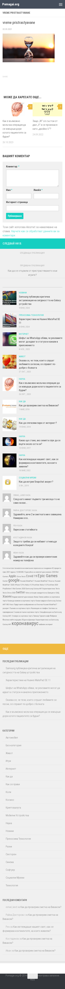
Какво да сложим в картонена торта (21, 601)
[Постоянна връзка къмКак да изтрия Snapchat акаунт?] (9, 483)
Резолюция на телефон (39, 608)
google (14, 580)
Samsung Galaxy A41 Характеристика (40, 589)
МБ (7, 604)
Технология (12, 885)
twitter (20, 592)
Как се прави (13, 784)
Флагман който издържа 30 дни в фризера (19, 620)
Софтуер (10, 869)
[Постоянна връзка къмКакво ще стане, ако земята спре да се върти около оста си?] (9, 441)
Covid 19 (31, 576)
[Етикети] (54, 286)
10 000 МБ (20, 572)
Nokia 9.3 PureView (32, 585)
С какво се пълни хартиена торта (26, 612)
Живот (22, 356)
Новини (23, 293)
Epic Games (48, 575)
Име (9, 190)
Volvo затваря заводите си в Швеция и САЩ (42, 593)
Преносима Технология (31, 315)
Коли (8, 792)
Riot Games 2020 (19, 589)
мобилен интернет (46, 624)
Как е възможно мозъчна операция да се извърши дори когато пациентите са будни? (14, 128)
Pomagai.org (10, 4)
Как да (22, 401)
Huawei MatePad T (27, 581)
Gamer (5, 581)
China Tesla (20, 576)
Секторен (11, 854)
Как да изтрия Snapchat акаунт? (36, 481)
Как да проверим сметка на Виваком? (39, 405)
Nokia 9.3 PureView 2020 (49, 585)
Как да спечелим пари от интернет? (38, 422)
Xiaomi (7, 596)
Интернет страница (17, 202)
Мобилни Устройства (17, 815)
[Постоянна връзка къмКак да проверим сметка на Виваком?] (9, 407)
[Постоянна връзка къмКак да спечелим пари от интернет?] (9, 424)
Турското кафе (44, 616)
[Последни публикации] (10, 286)
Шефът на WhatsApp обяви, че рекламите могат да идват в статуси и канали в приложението (40, 341)
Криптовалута (13, 807)
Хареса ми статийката (25, 529)
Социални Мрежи (27, 478)
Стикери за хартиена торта (22, 616)
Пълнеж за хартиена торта (20, 608)
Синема (10, 862)
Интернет (24, 334)
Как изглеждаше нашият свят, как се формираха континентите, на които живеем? (38, 463)
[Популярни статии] (25, 286)
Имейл (38, 190)
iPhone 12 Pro (20, 585)
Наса (11, 604)
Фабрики (53, 616)
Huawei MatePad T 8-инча (44, 581)
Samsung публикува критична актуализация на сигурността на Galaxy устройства (40, 300)
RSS (32, 979)
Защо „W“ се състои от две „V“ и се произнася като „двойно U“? (45, 124)
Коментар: (12, 166)
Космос (10, 799)
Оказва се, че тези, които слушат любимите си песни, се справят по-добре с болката (37, 364)
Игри (8, 760)
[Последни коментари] (40, 286)
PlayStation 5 (7, 589)
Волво (36, 597)
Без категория (13, 745)
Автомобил (12, 737)
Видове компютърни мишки (22, 597)
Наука (22, 379)
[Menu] (60, 4)
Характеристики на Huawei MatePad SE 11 (28, 680)
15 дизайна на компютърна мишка (37, 572)
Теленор (36, 616)
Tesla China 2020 (9, 593)
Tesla (58, 589)
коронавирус (25, 623)
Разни (9, 846)
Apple (12, 576)
